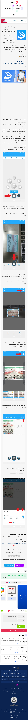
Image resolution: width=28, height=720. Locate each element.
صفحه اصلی (20, 688)
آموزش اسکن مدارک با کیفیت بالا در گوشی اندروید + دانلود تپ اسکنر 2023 (8, 31)
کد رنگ (16, 670)
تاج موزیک (24, 676)
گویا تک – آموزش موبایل (14, 2)
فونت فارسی (12, 673)
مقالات (13, 11)
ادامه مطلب (17, 643)
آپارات (17, 717)
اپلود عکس (24, 679)
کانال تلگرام (18, 565)
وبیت (10, 712)
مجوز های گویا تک (14, 701)
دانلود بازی (9, 5)
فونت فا (23, 670)
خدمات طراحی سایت (14, 679)
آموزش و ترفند (8, 8)
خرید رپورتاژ (13, 691)
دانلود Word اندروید (5, 539)
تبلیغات (5, 688)
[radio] (19, 555)
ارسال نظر (21, 626)
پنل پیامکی (4, 679)
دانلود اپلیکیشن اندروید (9, 27)
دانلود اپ (17, 5)
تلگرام (14, 717)
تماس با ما (13, 693)
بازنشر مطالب (21, 691)
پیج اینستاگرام (8, 565)
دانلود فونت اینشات (22, 673)
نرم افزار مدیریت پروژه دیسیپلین (14, 681)
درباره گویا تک (5, 691)
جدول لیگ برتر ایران (5, 676)
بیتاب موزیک (4, 673)
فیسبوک (11, 717)
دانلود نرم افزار (17, 8)
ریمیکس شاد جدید (15, 676)
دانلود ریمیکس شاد (6, 670)
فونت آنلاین (12, 688)
